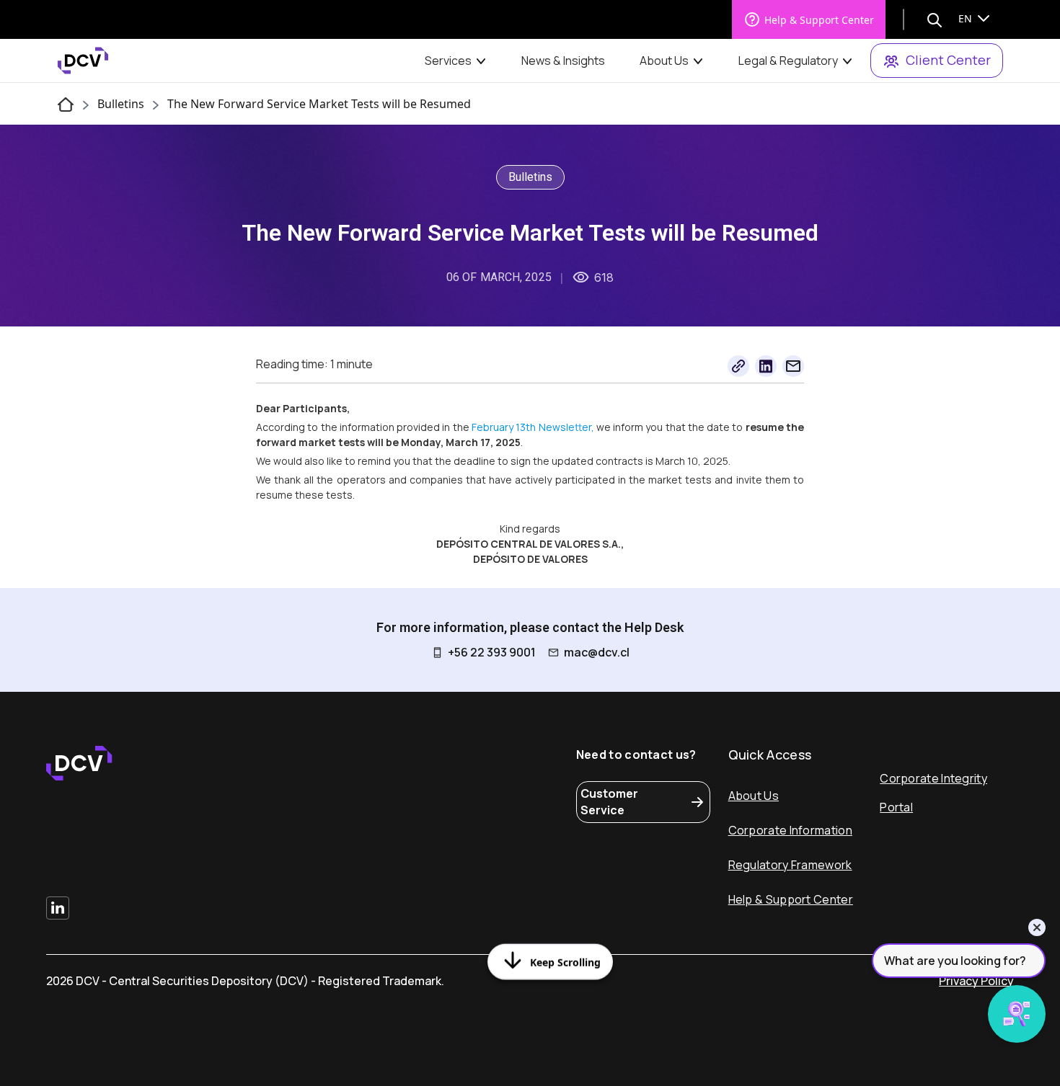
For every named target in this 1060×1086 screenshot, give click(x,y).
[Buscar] (935, 19)
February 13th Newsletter (531, 427)
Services (448, 60)
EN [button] (966, 18)
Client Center (948, 59)
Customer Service (609, 801)
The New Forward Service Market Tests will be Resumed (319, 104)
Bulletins (120, 104)
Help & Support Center (819, 20)
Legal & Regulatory (788, 60)
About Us (664, 60)
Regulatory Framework (790, 865)
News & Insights (563, 60)
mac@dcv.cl (597, 652)
